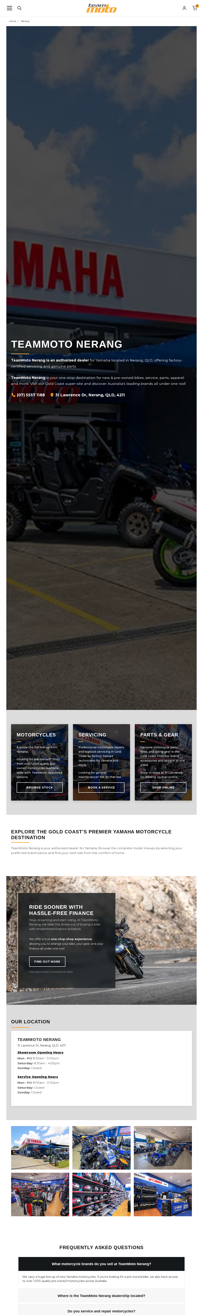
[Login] (184, 8)
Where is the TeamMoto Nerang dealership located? (101, 1296)
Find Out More (47, 961)
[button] (9, 8)
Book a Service (101, 787)
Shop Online (163, 787)
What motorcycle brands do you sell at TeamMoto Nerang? (101, 1264)
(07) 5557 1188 (30, 395)
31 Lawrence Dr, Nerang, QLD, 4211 (89, 395)
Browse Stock (39, 787)
